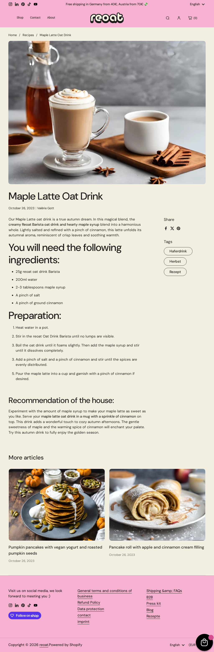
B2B (149, 597)
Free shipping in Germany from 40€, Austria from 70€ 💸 (107, 4)
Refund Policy (89, 602)
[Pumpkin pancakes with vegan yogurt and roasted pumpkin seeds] (57, 505)
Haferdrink (178, 251)
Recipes (28, 35)
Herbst (175, 261)
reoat (43, 644)
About (51, 17)
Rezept (175, 271)
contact (84, 615)
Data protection (91, 609)
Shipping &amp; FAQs (164, 590)
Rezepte (153, 616)
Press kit (153, 603)
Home (12, 35)
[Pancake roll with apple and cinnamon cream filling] (157, 505)
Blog (149, 610)
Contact (35, 17)
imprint (83, 621)
